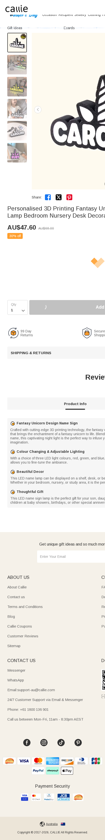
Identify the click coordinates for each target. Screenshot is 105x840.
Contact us (16, 597)
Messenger (16, 670)
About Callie (17, 587)
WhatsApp (15, 680)
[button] (38, 109)
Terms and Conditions (25, 607)
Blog (11, 616)
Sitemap (14, 646)
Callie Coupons (19, 626)
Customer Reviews (22, 636)
